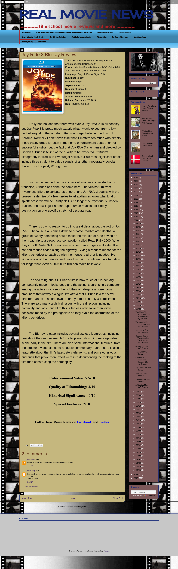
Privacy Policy (27, 41)
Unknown (31, 459)
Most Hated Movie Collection (81, 37)
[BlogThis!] (34, 445)
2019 (136, 202)
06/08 (138, 395)
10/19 (138, 252)
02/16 (138, 452)
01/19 (138, 466)
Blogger (106, 551)
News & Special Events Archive (33, 37)
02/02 (138, 459)
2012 (136, 478)
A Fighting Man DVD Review (142, 386)
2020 (136, 199)
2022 (136, 192)
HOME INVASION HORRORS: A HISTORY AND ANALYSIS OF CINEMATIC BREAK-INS (64, 32)
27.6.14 (30, 466)
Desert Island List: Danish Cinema (147, 158)
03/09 (138, 441)
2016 (136, 213)
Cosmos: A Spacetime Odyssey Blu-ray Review (142, 361)
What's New (26, 32)
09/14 (138, 270)
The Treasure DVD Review (147, 144)
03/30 (138, 431)
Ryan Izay (31, 471)
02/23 (138, 449)
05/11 (138, 409)
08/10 (138, 288)
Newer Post (27, 498)
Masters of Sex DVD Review (142, 331)
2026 (136, 177)
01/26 (138, 463)
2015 (136, 217)
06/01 (138, 399)
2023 (136, 188)
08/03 (138, 291)
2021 (136, 195)
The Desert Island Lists (120, 37)
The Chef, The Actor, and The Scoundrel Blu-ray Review (143, 315)
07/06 (138, 302)
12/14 (138, 230)
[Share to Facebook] (39, 445)
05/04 (138, 413)
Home (72, 498)
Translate (151, 496)
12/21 (138, 227)
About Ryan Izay (140, 37)
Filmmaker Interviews (105, 32)
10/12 (138, 255)
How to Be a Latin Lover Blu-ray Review (149, 108)
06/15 (138, 392)
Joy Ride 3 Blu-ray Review (143, 369)
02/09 (138, 456)
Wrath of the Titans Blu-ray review (147, 133)
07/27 (138, 295)
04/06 (138, 427)
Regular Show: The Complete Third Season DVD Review (142, 339)
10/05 (138, 259)
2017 (136, 210)
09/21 (138, 266)
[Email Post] (27, 445)
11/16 (138, 238)
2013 (136, 475)
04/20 (138, 420)
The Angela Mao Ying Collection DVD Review (143, 324)
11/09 (138, 241)
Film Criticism (101, 37)
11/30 (138, 234)
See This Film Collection (58, 37)
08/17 (138, 284)
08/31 (138, 277)
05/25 (138, 402)
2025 (136, 181)
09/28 (138, 263)
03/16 (138, 438)
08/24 (138, 280)
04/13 (138, 424)
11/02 (138, 245)
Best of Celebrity (125, 32)
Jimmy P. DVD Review (141, 353)
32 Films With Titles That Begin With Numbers (149, 120)
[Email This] (31, 445)
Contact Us (42, 41)
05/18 (138, 406)
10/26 (138, 248)
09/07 (138, 273)
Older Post (118, 498)
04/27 (138, 417)
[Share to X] (36, 445)
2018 (136, 206)
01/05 (138, 470)
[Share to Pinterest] (41, 445)
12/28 (138, 223)
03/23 (138, 434)
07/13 (138, 298)
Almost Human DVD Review (142, 347)
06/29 (138, 305)
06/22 (138, 309)
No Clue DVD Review (141, 374)
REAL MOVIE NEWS (86, 14)
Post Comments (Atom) (77, 507)
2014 (136, 220)
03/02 (138, 445)
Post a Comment (31, 487)
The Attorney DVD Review (143, 380)
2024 (136, 184)
